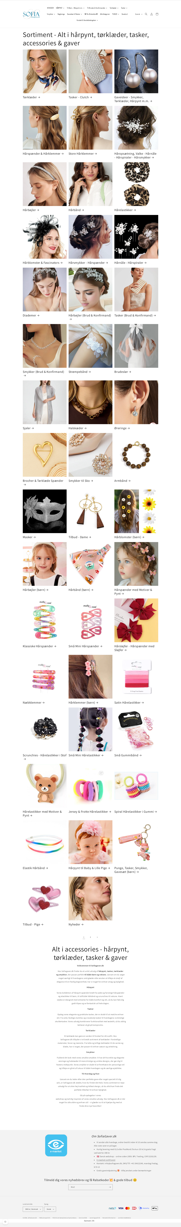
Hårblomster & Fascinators (41, 263)
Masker (28, 537)
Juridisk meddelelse (124, 1218)
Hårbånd (75, 210)
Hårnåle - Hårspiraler (128, 263)
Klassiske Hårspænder (38, 646)
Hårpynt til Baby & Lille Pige (88, 868)
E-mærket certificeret (106, 1160)
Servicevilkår (83, 1218)
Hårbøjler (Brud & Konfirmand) (90, 315)
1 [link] (83, 937)
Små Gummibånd (126, 755)
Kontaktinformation (109, 1218)
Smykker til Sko (79, 481)
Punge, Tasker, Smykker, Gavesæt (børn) (131, 870)
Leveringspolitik (95, 1218)
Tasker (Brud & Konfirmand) (133, 315)
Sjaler (27, 428)
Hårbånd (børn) (79, 590)
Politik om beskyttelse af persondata (64, 1218)
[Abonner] (110, 1187)
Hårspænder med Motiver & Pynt (133, 591)
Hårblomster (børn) (127, 537)
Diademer (29, 315)
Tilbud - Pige (31, 924)
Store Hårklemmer (81, 154)
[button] (146, 14)
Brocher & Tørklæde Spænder (43, 481)
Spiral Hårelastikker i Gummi (134, 812)
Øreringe (120, 428)
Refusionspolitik (45, 1218)
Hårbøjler (29, 210)
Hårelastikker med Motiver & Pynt (42, 813)
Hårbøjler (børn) (34, 590)
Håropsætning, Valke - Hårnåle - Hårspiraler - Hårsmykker (135, 155)
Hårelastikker (123, 210)
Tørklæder (30, 97)
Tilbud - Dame (78, 537)
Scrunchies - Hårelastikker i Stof (44, 755)
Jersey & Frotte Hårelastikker (88, 812)
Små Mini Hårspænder (84, 646)
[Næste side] (97, 937)
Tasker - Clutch (79, 97)
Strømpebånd (78, 372)
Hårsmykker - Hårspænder (87, 263)
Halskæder (76, 428)
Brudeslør (121, 372)
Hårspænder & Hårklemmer (41, 154)
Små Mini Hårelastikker (84, 755)
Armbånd (120, 481)
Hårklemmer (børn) (82, 702)
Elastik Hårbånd (34, 868)
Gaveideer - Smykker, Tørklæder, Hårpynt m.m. (131, 99)
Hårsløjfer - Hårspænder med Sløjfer (134, 648)
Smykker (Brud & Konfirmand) (43, 372)
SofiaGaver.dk (32, 1218)
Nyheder (74, 924)
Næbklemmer (32, 702)
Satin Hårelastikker (127, 702)
